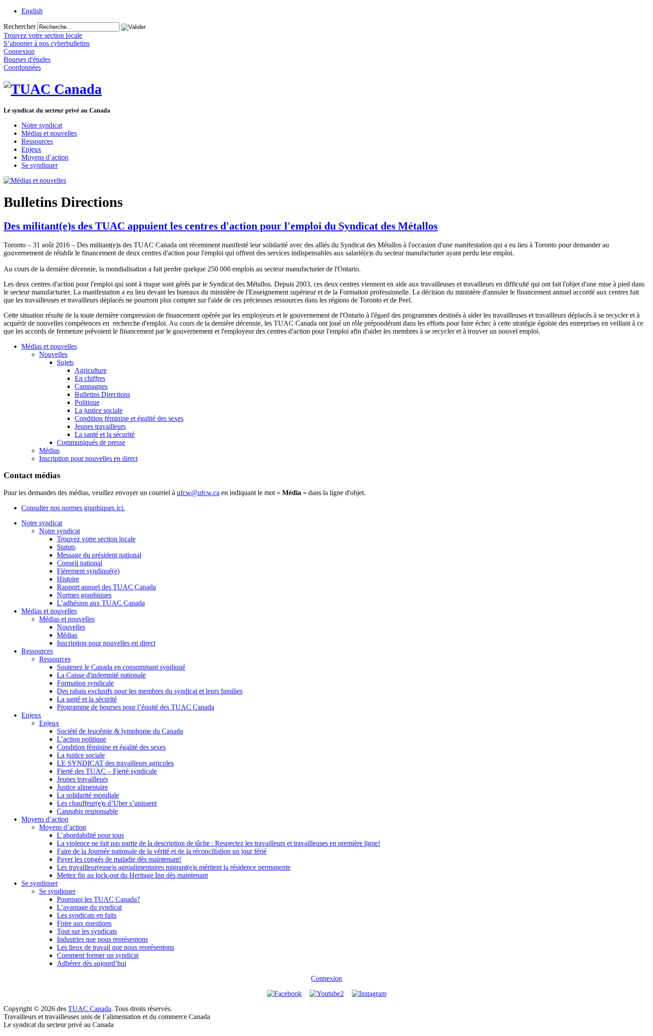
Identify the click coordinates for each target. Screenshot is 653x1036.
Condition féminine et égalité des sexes (129, 418)
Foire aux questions (84, 923)
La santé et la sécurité (105, 434)
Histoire (68, 579)
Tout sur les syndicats (87, 931)
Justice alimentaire (82, 787)
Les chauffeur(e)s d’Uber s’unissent (107, 803)
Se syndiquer (39, 165)
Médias (49, 450)
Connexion (326, 978)
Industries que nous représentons (102, 939)
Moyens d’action (44, 157)
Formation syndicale (85, 683)
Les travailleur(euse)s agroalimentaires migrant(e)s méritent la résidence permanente (174, 867)
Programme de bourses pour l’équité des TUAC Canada (135, 707)
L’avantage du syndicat (89, 907)
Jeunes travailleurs (100, 426)
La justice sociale (99, 410)
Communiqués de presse (91, 442)
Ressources (37, 141)
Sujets (65, 362)
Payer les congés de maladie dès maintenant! (119, 859)
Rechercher (20, 26)
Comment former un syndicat (98, 955)
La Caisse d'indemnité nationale (101, 675)
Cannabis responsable (87, 811)
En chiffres (90, 378)
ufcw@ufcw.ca (198, 492)
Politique (87, 402)
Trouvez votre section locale (96, 539)
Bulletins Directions (102, 394)
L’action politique (81, 739)
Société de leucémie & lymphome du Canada (120, 731)
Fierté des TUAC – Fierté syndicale (107, 771)
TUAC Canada (89, 1008)
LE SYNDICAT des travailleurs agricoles (115, 763)
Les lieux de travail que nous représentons (115, 947)
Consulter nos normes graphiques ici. (73, 508)
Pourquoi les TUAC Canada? (98, 899)
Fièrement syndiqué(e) (88, 571)
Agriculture (91, 370)
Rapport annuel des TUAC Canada (106, 587)
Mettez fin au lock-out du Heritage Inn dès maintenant (132, 875)
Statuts (66, 547)
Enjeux (31, 149)
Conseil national (79, 563)
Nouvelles (53, 354)
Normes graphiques (84, 595)
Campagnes (91, 386)
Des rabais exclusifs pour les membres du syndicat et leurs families (150, 691)
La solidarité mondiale (88, 795)
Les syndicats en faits (86, 915)
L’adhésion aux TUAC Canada (101, 603)
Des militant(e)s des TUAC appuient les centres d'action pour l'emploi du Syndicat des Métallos (221, 226)
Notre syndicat (41, 125)
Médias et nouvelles (49, 133)
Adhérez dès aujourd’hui (91, 963)
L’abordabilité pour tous (90, 835)
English (32, 11)
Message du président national (99, 555)
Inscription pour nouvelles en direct (88, 458)
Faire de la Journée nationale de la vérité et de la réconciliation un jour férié (162, 851)
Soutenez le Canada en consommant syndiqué (121, 667)
